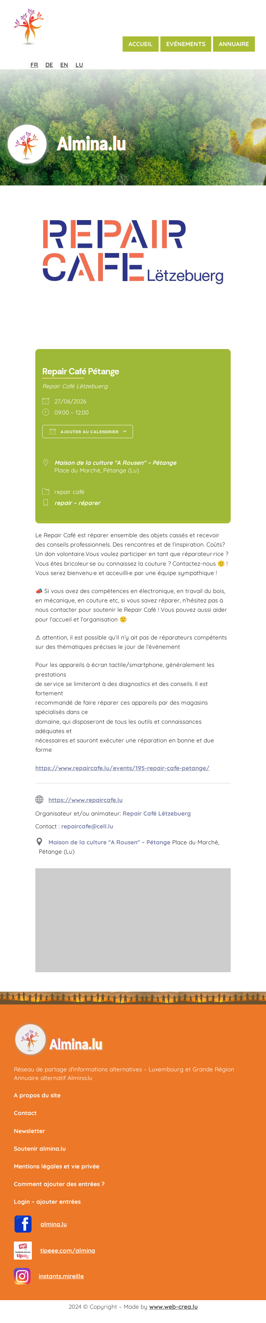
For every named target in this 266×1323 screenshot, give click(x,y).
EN (64, 64)
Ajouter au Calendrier (89, 432)
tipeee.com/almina (67, 1250)
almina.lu (54, 1224)
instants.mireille (61, 1276)
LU (79, 64)
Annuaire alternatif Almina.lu (53, 1077)
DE (49, 64)
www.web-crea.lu (173, 1306)
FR (34, 64)
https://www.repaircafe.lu (85, 799)
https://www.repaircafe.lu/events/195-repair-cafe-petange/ (122, 768)
